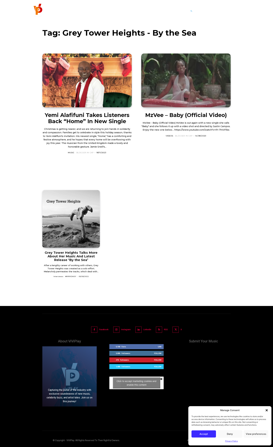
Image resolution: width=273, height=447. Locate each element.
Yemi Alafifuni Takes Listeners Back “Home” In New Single (87, 118)
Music (71, 152)
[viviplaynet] (38, 11)
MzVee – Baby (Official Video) (186, 115)
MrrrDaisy (70, 276)
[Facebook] (94, 330)
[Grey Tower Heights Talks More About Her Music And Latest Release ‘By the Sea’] (71, 219)
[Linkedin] (138, 330)
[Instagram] (116, 330)
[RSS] (159, 330)
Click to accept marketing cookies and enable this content (136, 383)
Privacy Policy (231, 441)
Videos (169, 136)
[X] (176, 330)
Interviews (58, 276)
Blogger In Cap (85, 152)
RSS (166, 329)
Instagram (126, 329)
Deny (230, 433)
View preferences (256, 433)
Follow (157, 353)
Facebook (104, 329)
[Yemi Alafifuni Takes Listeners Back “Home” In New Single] (87, 80)
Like (159, 346)
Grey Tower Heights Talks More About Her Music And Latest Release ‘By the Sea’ (71, 256)
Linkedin (147, 329)
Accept (204, 433)
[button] (266, 410)
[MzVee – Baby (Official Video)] (186, 80)
